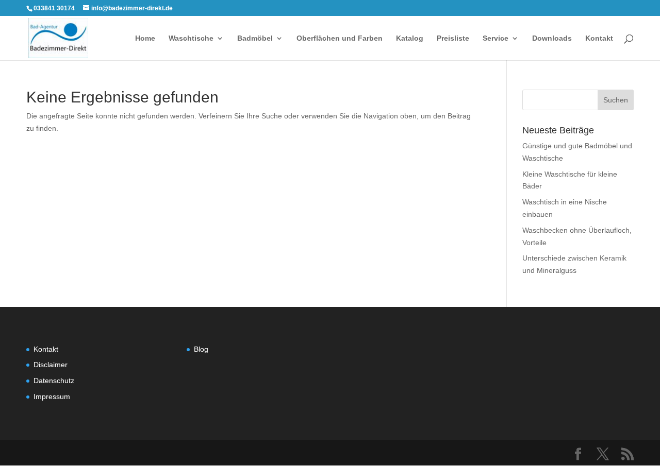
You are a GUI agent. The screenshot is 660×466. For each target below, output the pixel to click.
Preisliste (453, 38)
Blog (201, 349)
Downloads (552, 38)
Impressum (52, 396)
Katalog (409, 38)
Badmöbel (255, 38)
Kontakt (599, 38)
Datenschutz (54, 380)
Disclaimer (51, 364)
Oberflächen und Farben (339, 38)
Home (145, 38)
